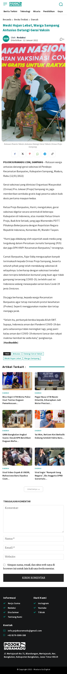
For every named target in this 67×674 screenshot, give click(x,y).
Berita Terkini (21, 19)
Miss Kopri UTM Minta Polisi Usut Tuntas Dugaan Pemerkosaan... (16, 400)
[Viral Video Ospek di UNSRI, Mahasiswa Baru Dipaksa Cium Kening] (17, 457)
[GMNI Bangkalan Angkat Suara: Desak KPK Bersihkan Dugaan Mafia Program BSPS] (17, 419)
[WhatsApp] (37, 154)
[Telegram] (44, 154)
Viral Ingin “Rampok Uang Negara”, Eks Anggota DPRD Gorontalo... (49, 475)
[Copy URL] (52, 154)
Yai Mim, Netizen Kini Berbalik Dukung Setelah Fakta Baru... (50, 436)
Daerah (34, 19)
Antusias (16, 353)
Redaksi (21, 37)
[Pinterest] (30, 154)
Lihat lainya (32, 489)
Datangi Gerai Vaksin (33, 353)
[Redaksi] (6, 38)
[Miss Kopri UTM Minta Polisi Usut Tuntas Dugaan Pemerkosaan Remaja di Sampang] (17, 381)
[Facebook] (15, 154)
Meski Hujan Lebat (13, 358)
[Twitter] (22, 154)
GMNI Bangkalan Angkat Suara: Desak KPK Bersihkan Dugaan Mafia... (16, 437)
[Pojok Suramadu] (15, 4)
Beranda (7, 19)
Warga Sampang (32, 358)
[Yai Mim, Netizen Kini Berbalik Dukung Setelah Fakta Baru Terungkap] (50, 419)
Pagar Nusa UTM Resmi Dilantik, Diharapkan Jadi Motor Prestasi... (48, 400)
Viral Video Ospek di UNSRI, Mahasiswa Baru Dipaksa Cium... (16, 475)
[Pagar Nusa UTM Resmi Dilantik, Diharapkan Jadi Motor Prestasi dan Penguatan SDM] (50, 381)
